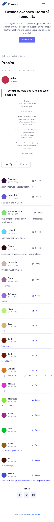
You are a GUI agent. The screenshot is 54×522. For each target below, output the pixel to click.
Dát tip (38, 181)
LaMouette (12, 294)
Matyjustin (12, 399)
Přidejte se (27, 39)
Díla (6, 56)
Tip (11, 164)
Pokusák (12, 179)
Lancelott (13, 195)
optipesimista (15, 211)
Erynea (14, 81)
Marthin (11, 384)
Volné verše (17, 56)
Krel (10, 339)
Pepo (10, 324)
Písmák (13, 4)
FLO (10, 459)
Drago (11, 278)
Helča (10, 414)
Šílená (10, 309)
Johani (11, 230)
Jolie (10, 429)
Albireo (11, 444)
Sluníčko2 (12, 474)
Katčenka (12, 262)
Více (22, 164)
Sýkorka (11, 369)
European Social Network (33, 514)
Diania (11, 246)
